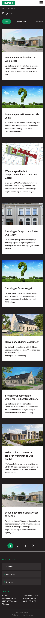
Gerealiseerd (21, 21)
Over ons (9, 582)
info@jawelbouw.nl (30, 595)
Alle (6, 21)
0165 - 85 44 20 (29, 598)
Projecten (10, 566)
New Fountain (28, 615)
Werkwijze (10, 574)
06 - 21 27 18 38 (29, 601)
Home (3, 9)
